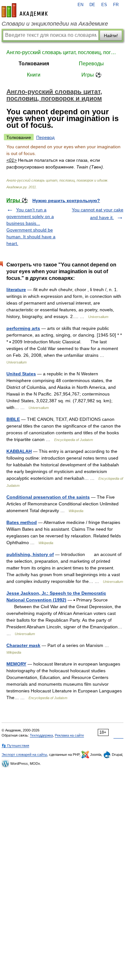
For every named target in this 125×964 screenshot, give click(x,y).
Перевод (45, 137)
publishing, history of (30, 554)
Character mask (23, 645)
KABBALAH (19, 451)
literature (16, 289)
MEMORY (16, 663)
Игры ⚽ (91, 75)
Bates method (21, 522)
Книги (33, 75)
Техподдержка (41, 735)
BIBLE (13, 419)
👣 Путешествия (15, 746)
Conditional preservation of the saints (48, 497)
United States (21, 373)
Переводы (91, 63)
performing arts (23, 328)
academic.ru (25, 10)
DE (92, 5)
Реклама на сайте (69, 735)
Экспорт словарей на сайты (24, 754)
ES (104, 5)
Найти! (111, 35)
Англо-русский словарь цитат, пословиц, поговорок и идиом (62, 52)
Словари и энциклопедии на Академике (55, 23)
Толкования (34, 63)
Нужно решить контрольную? (66, 200)
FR (116, 5)
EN (80, 5)
